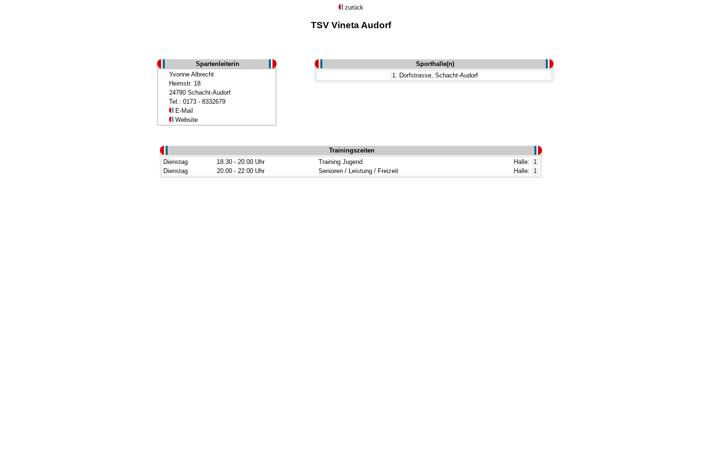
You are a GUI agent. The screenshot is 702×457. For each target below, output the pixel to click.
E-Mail (184, 110)
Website (186, 119)
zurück (354, 7)
